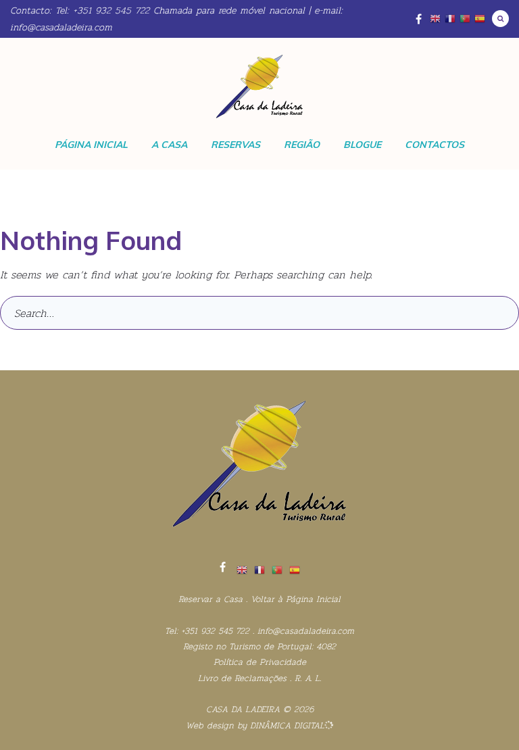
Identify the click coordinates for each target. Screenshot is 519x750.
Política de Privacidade (260, 662)
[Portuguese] (465, 19)
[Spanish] (479, 19)
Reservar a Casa (210, 599)
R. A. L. (308, 678)
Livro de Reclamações (242, 678)
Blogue (362, 145)
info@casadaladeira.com (61, 27)
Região (302, 145)
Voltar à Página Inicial (296, 599)
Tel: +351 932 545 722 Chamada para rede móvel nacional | (182, 10)
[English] (435, 19)
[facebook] (223, 566)
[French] (450, 19)
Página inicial (91, 145)
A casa (169, 145)
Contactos (434, 145)
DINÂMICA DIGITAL (285, 725)
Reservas (235, 145)
